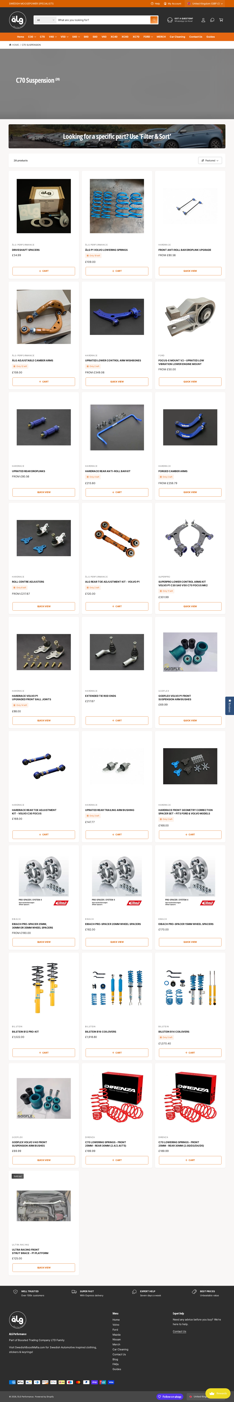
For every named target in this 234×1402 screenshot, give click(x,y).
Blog (115, 1359)
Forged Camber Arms (172, 471)
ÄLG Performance (25, 1396)
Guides (117, 1369)
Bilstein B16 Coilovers (100, 1031)
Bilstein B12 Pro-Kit (25, 1031)
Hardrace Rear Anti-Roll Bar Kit (107, 471)
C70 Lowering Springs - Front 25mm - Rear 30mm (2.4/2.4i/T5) (105, 1144)
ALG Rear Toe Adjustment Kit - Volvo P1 (112, 581)
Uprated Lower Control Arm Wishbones (113, 360)
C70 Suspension (31, 44)
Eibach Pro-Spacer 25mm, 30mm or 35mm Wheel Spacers (32, 926)
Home (15, 44)
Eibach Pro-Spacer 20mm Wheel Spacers (113, 924)
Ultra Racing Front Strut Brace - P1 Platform (30, 1251)
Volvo (116, 1324)
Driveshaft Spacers (26, 249)
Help (157, 3)
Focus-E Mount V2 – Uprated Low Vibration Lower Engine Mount (181, 362)
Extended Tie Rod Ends (100, 695)
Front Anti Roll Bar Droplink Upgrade (184, 249)
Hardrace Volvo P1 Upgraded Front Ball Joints (31, 697)
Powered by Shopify (44, 1396)
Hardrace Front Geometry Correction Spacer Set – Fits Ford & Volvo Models (185, 812)
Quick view (190, 271)
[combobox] (107, 19)
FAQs (116, 1364)
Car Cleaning (120, 1349)
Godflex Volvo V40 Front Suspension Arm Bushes (29, 1144)
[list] (117, 1293)
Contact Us (119, 1354)
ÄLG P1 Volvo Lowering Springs (106, 249)
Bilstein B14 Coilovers (173, 1031)
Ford (115, 1329)
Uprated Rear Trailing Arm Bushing (109, 810)
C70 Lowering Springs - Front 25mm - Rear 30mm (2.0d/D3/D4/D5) (181, 1144)
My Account (174, 3)
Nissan (117, 1339)
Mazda (116, 1334)
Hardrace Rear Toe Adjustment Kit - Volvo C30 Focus (34, 812)
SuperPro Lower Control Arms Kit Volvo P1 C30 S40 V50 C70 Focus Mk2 (183, 583)
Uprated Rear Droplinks (28, 471)
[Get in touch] (212, 19)
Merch (116, 1344)
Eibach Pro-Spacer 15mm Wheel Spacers (186, 924)
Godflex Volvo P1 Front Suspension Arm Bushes (174, 697)
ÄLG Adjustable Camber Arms (32, 360)
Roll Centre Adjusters (28, 581)
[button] (221, 19)
